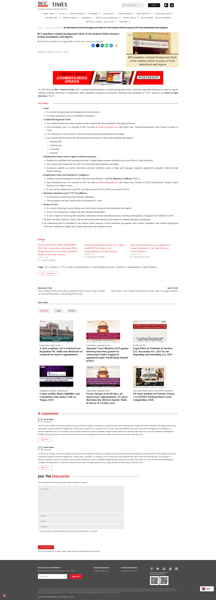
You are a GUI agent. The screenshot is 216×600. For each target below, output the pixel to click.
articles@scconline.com (129, 571)
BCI (46, 267)
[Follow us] (151, 568)
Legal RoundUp (125, 14)
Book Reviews (147, 18)
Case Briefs (93, 14)
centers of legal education (78, 267)
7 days (58, 310)
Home (45, 14)
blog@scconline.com (101, 571)
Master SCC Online (94, 22)
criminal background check (103, 267)
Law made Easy (51, 18)
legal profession (150, 267)
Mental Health (129, 18)
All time (72, 310)
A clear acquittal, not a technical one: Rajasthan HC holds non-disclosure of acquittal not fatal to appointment (61, 351)
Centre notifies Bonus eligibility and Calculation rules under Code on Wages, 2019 (60, 396)
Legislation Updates (48, 390)
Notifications (62, 390)
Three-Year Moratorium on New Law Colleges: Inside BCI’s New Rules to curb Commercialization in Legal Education (104, 248)
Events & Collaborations (107, 18)
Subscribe (123, 22)
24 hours (44, 310)
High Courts (55, 345)
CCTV (63, 267)
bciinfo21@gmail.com (107, 127)
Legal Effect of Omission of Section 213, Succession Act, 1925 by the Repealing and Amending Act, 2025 (152, 351)
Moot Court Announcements (160, 390)
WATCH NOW (109, 22)
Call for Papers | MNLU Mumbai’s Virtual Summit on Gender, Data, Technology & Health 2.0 (144, 289)
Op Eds (136, 345)
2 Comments (50, 273)
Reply (47, 439)
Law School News (162, 14)
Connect (154, 5)
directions (121, 267)
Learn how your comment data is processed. (83, 551)
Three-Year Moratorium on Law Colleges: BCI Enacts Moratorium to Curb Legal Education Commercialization (150, 248)
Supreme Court (103, 345)
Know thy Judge (69, 18)
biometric (54, 267)
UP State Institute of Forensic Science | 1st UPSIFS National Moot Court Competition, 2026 (154, 396)
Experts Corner (76, 14)
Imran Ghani (49, 419)
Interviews (86, 18)
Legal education (134, 267)
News (52, 14)
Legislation (108, 14)
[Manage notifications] (4, 595)
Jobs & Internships (163, 18)
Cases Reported (143, 14)
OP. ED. (62, 14)
